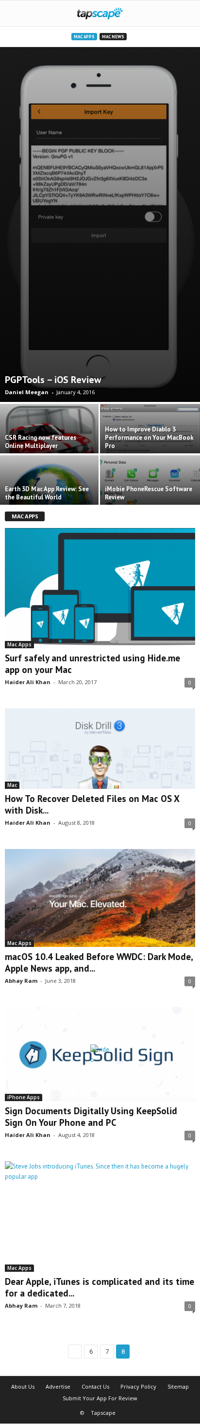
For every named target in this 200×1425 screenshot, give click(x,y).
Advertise (58, 1386)
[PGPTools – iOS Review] (100, 224)
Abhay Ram (21, 980)
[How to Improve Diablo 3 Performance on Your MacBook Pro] (150, 444)
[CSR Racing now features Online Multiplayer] (50, 450)
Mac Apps (84, 36)
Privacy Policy (138, 1386)
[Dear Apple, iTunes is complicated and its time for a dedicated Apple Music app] (100, 1216)
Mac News (113, 36)
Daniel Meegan (27, 392)
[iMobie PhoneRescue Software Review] (150, 503)
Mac (12, 785)
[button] (185, 13)
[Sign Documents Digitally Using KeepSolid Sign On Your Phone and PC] (100, 1054)
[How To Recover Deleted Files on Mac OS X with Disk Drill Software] (100, 748)
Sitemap (178, 1386)
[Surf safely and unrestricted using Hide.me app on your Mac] (100, 588)
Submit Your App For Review (100, 1398)
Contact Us (95, 1386)
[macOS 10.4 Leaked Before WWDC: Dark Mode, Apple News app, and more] (100, 898)
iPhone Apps (23, 1097)
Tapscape (103, 1412)
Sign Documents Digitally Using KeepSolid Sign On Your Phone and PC (91, 1116)
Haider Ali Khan (27, 682)
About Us (22, 1386)
